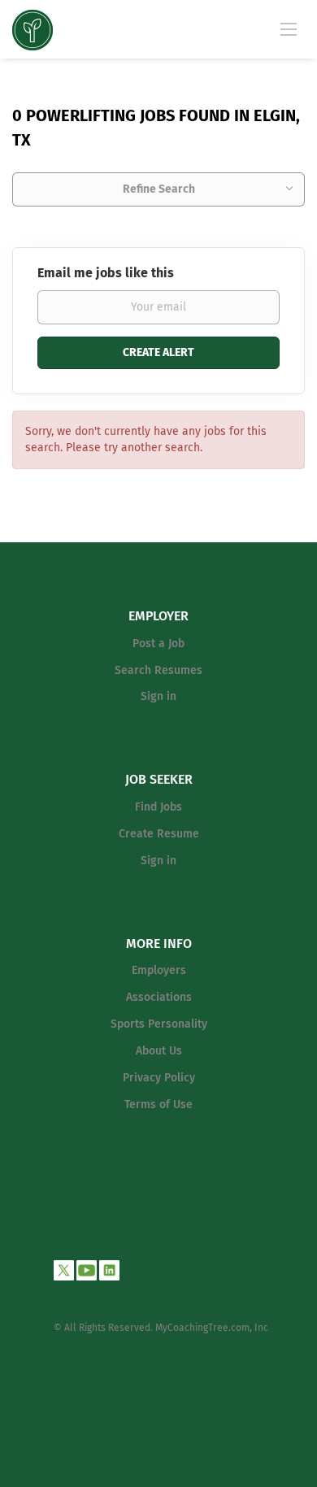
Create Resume (159, 834)
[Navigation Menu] (288, 28)
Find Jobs (158, 807)
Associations (159, 997)
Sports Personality (159, 1024)
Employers (159, 970)
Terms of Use (158, 1104)
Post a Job (158, 643)
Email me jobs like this (105, 272)
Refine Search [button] (159, 189)
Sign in (158, 696)
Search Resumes (158, 670)
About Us (159, 1051)
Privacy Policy (159, 1078)
